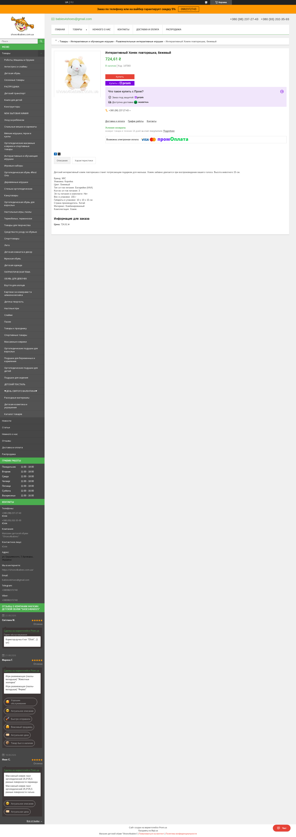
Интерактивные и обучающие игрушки (21, 157)
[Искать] (41, 41)
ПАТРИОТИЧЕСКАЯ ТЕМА (17, 271)
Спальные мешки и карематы (20, 126)
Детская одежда (13, 265)
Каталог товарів (13, 414)
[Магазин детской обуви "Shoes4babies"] (22, 24)
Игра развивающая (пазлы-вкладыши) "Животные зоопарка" (20, 679)
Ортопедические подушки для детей (21, 369)
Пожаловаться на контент (151, 834)
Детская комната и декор (18, 251)
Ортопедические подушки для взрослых (21, 350)
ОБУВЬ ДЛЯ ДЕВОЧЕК (15, 278)
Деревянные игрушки (16, 182)
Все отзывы (33, 820)
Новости (6, 420)
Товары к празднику (15, 328)
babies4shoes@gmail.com (15, 579)
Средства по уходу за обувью (20, 231)
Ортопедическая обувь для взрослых (19, 204)
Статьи (6, 427)
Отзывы (6, 440)
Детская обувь (12, 73)
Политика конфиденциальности (181, 834)
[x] (59, 154)
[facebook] (55, 154)
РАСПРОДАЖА (11, 86)
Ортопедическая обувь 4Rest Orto (20, 174)
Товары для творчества (17, 225)
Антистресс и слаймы (15, 66)
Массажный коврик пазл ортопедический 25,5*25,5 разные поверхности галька (20, 789)
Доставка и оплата (12, 447)
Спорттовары (11, 238)
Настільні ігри (11, 308)
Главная (60, 29)
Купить (120, 76)
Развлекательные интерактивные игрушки (139, 41)
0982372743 (188, 9)
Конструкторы (12, 106)
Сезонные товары (14, 79)
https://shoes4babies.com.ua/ (17, 569)
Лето (7, 245)
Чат (284, 828)
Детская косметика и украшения (15, 406)
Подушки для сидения (16, 377)
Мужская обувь (12, 258)
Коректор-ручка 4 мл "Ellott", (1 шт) (22, 641)
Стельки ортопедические (18, 188)
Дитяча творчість (14, 301)
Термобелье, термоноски (18, 218)
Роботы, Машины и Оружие (19, 59)
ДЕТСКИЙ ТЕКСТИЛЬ (14, 384)
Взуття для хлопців (14, 285)
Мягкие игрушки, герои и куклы (17, 135)
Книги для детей (13, 99)
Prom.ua (163, 827)
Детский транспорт (15, 93)
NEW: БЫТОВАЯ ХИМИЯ (16, 113)
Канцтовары (11, 195)
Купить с (114, 83)
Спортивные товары (15, 335)
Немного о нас (10, 434)
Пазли (7, 321)
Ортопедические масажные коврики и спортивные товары (19, 146)
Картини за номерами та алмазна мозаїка (18, 293)
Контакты (123, 29)
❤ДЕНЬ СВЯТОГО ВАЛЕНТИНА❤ (20, 390)
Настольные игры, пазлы (18, 211)
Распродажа (9, 454)
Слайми (8, 315)
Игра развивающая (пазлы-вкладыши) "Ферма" (20, 688)
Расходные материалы (16, 397)
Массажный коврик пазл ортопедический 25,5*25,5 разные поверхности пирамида (22, 779)
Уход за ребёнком (14, 119)
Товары (6, 53)
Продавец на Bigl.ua (148, 830)
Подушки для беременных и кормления (19, 360)
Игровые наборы (13, 165)
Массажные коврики (15, 341)
